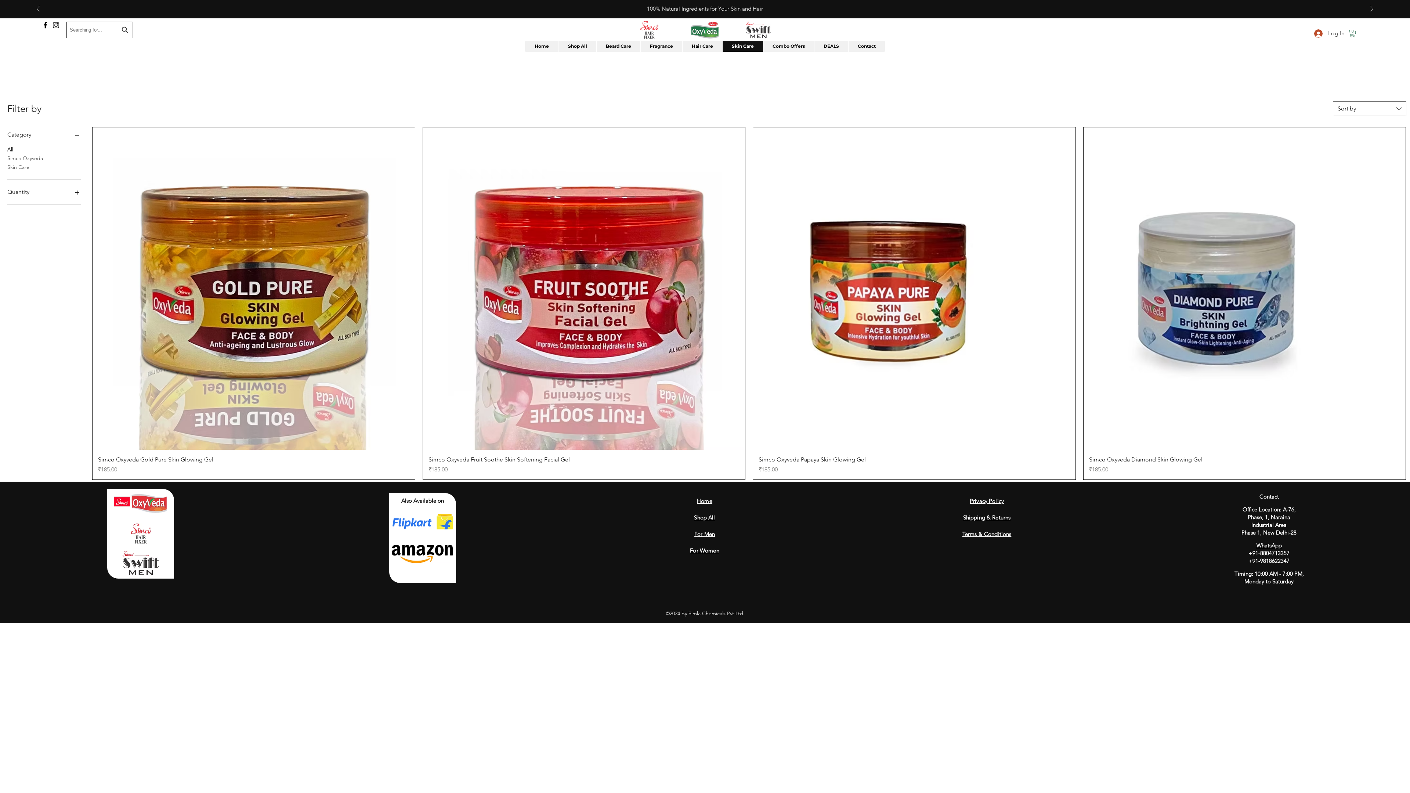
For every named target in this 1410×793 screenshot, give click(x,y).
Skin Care (18, 167)
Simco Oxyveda (25, 158)
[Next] (1371, 9)
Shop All (704, 517)
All (10, 149)
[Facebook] (45, 25)
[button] (1352, 33)
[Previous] (38, 9)
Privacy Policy (987, 500)
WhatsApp (1269, 545)
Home (704, 500)
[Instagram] (56, 25)
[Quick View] (254, 288)
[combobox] (1369, 108)
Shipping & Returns (987, 517)
